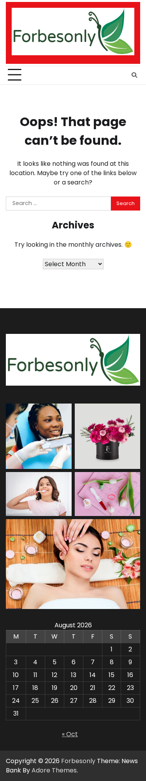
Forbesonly (78, 760)
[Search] (134, 75)
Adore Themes (54, 770)
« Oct (70, 734)
